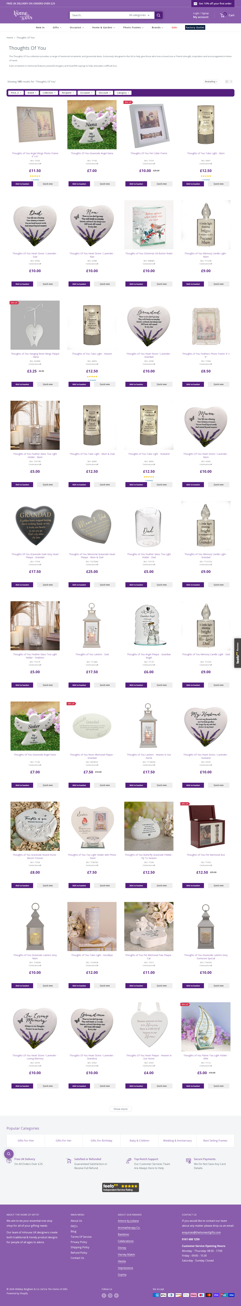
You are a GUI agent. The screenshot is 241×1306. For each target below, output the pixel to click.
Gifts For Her (63, 1140)
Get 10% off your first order (215, 3)
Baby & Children (139, 1140)
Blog (73, 1231)
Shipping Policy (80, 1247)
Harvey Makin (126, 1254)
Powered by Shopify (17, 1293)
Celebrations (126, 1241)
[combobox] (97, 15)
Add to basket (22, 183)
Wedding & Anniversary (177, 1140)
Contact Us (77, 1258)
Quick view (48, 183)
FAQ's (74, 1226)
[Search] (158, 15)
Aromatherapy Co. (129, 1227)
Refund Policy (79, 1252)
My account (201, 17)
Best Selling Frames (215, 1140)
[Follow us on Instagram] (110, 1295)
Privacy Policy (79, 1242)
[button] (227, 81)
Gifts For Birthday (101, 1140)
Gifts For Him (26, 1140)
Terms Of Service (81, 1237)
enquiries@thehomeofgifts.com (201, 1232)
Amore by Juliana (128, 1221)
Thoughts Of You (25, 37)
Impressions (125, 1268)
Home (10, 37)
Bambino (123, 1234)
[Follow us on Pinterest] (116, 1295)
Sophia (122, 1274)
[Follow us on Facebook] (104, 1295)
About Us (76, 1221)
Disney (122, 1248)
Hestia (122, 1261)
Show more (121, 1109)
